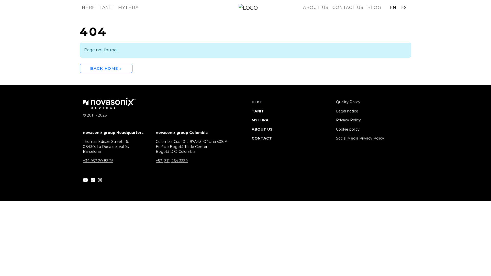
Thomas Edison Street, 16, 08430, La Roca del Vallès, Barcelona (106, 146)
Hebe (88, 7)
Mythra (128, 7)
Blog (374, 7)
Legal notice (347, 111)
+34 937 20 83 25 (98, 160)
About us (315, 7)
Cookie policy (348, 129)
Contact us (347, 7)
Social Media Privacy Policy (360, 138)
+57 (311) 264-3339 (172, 160)
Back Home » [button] (106, 68)
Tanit (106, 7)
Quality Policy (348, 102)
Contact (262, 138)
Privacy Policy (348, 120)
